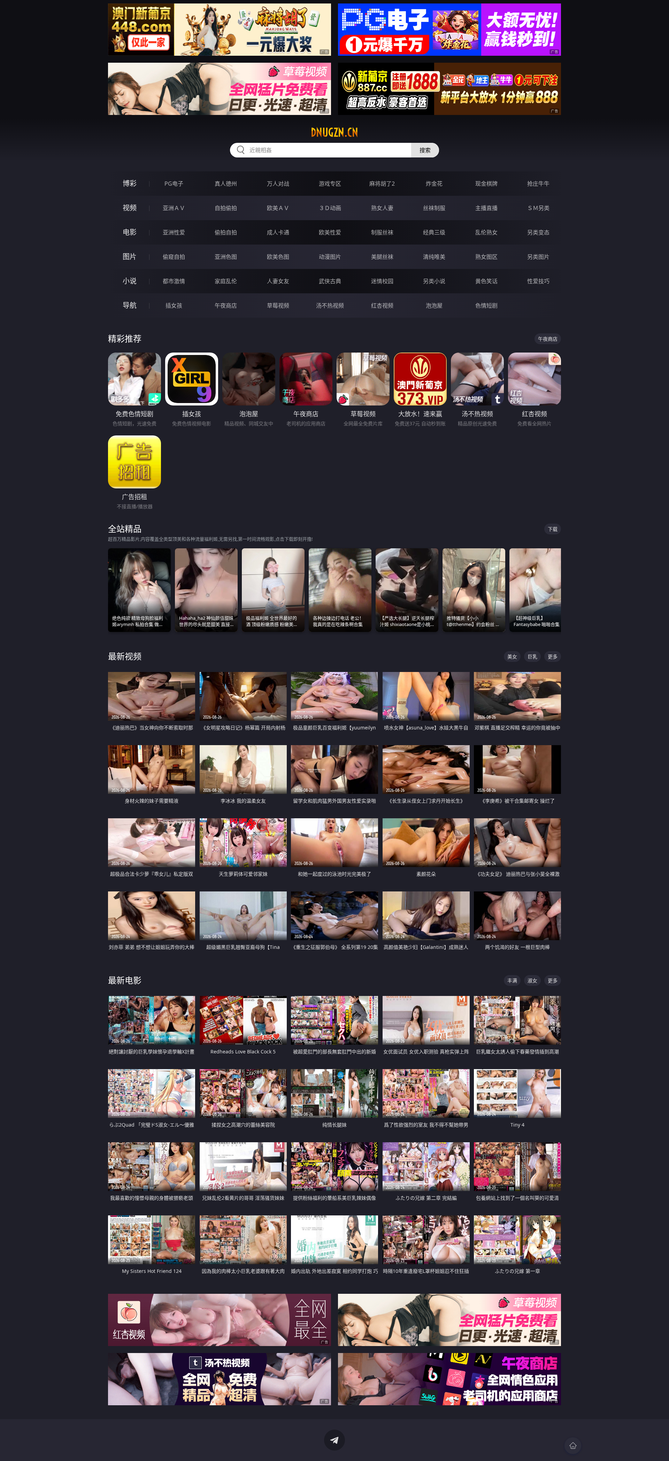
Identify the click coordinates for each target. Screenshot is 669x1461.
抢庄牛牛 (538, 183)
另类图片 (538, 257)
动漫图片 (330, 257)
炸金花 (434, 183)
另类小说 (434, 281)
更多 (553, 656)
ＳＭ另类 (538, 208)
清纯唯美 (434, 257)
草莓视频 (278, 305)
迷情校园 (382, 281)
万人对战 (278, 183)
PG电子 (173, 183)
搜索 (425, 150)
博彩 (130, 183)
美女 (512, 656)
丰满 (512, 980)
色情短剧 (486, 305)
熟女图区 (486, 257)
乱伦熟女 (486, 232)
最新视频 (124, 656)
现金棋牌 (486, 183)
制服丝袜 (382, 232)
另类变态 (538, 232)
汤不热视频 (330, 305)
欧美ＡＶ (278, 208)
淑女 (532, 980)
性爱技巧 (538, 281)
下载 (553, 529)
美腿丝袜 (382, 257)
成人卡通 (278, 232)
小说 (130, 281)
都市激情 (174, 281)
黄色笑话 (486, 281)
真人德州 (226, 183)
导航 (130, 305)
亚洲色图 (226, 257)
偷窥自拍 (174, 257)
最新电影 (124, 980)
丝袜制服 (434, 208)
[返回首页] (572, 1445)
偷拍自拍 (226, 232)
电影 (130, 232)
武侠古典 (330, 281)
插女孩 (174, 305)
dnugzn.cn (334, 132)
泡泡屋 (434, 305)
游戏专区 (330, 183)
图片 (130, 256)
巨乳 (532, 656)
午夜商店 (226, 305)
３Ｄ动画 (330, 208)
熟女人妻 (382, 208)
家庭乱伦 (226, 281)
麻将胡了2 (382, 183)
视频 (130, 207)
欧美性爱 (330, 232)
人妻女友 (278, 281)
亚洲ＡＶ (174, 208)
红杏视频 (382, 305)
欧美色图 (278, 257)
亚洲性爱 (174, 232)
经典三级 (434, 232)
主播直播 (486, 208)
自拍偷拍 (226, 208)
